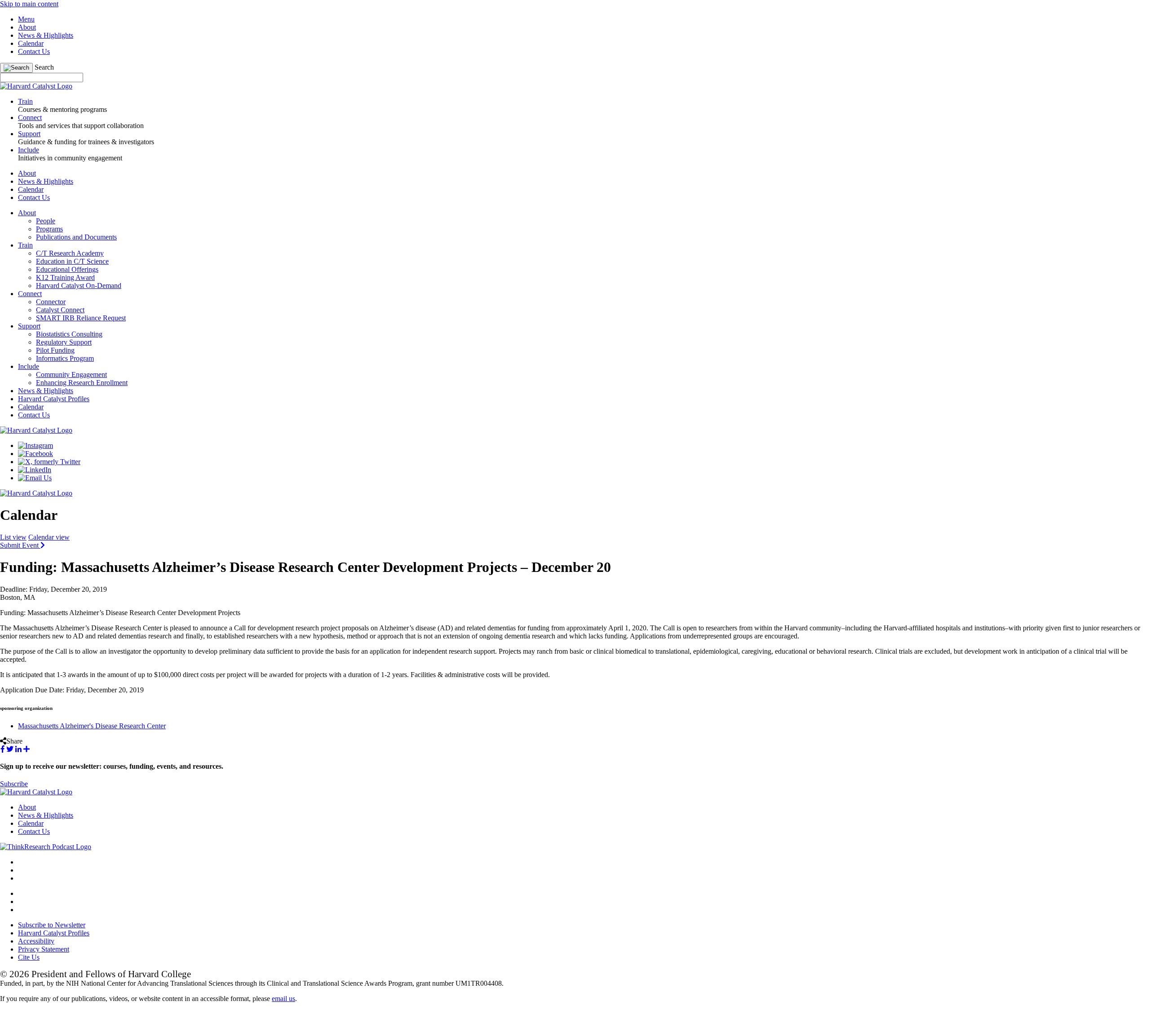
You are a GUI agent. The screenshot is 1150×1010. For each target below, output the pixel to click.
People (45, 221)
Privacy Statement (43, 949)
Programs (49, 229)
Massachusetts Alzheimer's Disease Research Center (92, 726)
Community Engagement (71, 374)
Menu (26, 19)
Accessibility (36, 941)
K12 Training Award (65, 277)
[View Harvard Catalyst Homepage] (36, 86)
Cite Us (29, 957)
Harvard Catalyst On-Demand (78, 285)
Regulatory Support (64, 342)
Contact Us (34, 51)
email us (283, 998)
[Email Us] (35, 478)
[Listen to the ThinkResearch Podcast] (45, 847)
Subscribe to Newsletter (51, 925)
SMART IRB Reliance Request (81, 318)
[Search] (16, 68)
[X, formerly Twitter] (49, 461)
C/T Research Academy (70, 253)
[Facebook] (35, 453)
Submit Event (20, 545)
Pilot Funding (55, 350)
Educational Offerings (67, 269)
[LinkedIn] (34, 470)
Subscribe (14, 784)
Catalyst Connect (60, 310)
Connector (51, 302)
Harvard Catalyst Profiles (53, 399)
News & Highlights (45, 35)
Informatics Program (65, 358)
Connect (30, 293)
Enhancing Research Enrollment (82, 382)
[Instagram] (35, 445)
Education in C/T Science (72, 261)
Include (28, 366)
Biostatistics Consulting (69, 334)
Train (25, 245)
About (27, 27)
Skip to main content (29, 4)
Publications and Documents (76, 237)
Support (29, 326)
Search (44, 67)
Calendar (31, 43)
